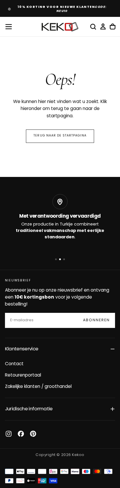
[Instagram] (8, 433)
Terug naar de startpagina (59, 135)
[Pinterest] (33, 433)
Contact (14, 364)
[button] (8, 26)
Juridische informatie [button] (29, 409)
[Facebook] (20, 433)
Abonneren (96, 320)
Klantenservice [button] (21, 349)
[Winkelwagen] (112, 27)
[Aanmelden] (103, 27)
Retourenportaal (23, 375)
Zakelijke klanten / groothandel (38, 386)
